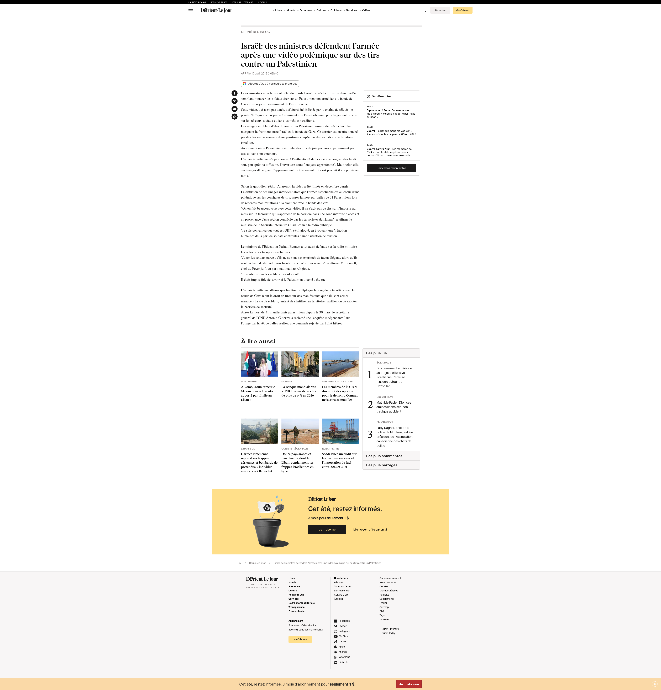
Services (293, 598)
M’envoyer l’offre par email (370, 529)
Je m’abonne (327, 529)
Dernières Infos (255, 32)
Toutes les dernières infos (391, 168)
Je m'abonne (409, 684)
